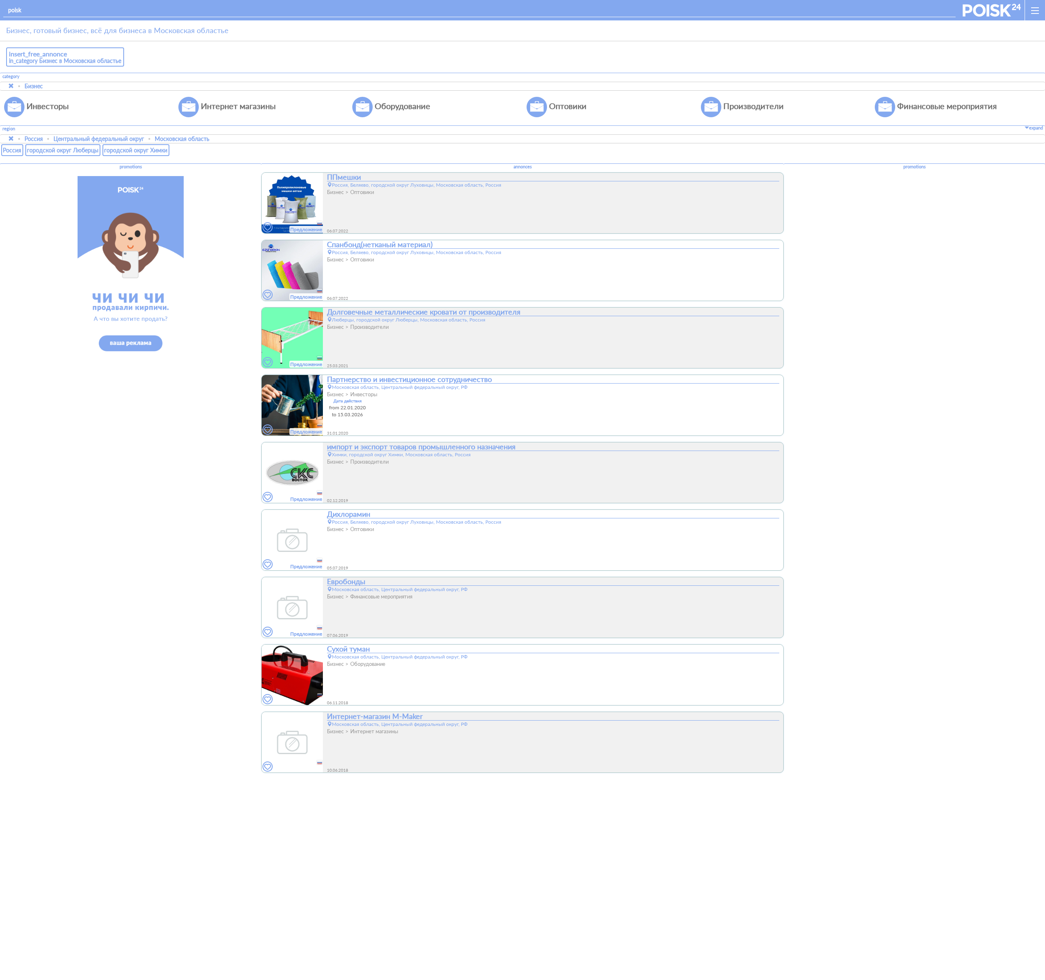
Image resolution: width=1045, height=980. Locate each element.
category (11, 76)
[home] (992, 10)
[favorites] (268, 227)
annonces (523, 166)
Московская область (182, 138)
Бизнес (33, 86)
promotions (131, 166)
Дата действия (348, 400)
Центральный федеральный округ (98, 138)
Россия (33, 138)
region (8, 129)
